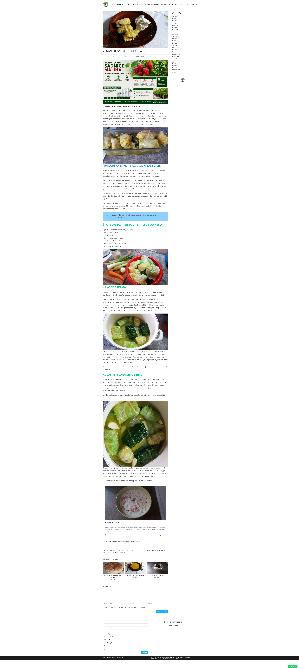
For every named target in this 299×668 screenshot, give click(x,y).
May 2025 (174, 43)
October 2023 (175, 71)
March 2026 (175, 25)
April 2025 (174, 45)
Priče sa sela (107, 640)
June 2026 (174, 20)
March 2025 (175, 47)
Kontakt (106, 645)
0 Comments (140, 56)
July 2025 (174, 40)
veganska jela (131, 541)
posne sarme (111, 541)
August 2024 (175, 60)
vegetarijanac (138, 541)
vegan (126, 541)
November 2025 (176, 33)
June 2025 (174, 42)
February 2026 (175, 27)
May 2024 (174, 63)
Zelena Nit (108, 56)
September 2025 (176, 36)
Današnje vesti (107, 625)
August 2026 (175, 16)
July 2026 (174, 18)
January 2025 (175, 51)
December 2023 (176, 69)
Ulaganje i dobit (108, 631)
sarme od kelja (121, 541)
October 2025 (175, 34)
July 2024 (174, 62)
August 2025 (175, 38)
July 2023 (174, 73)
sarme (115, 541)
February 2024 (175, 65)
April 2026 (174, 23)
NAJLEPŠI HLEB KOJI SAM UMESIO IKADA (113, 576)
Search (106, 650)
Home (105, 622)
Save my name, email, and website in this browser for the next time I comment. (125, 607)
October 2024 (175, 56)
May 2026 (174, 22)
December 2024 (176, 53)
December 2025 (176, 31)
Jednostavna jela (129, 56)
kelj (106, 541)
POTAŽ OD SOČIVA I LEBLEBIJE (135, 575)
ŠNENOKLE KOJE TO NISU (157, 575)
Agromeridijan (107, 634)
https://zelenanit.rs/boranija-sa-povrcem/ (122, 218)
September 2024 (176, 58)
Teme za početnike (109, 637)
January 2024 (175, 67)
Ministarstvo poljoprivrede (110, 628)
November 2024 (176, 54)
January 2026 (175, 29)
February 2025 (175, 49)
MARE (121, 657)
